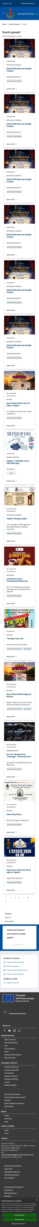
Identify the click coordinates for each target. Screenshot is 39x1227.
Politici (6, 1051)
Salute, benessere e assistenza (14, 1103)
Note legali (7, 1196)
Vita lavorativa (9, 1073)
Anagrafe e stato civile (11, 1067)
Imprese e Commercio (11, 1076)
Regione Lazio (7, 3)
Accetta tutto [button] (19, 1215)
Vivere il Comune (14, 24)
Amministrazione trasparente (13, 1187)
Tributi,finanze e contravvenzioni (14, 1097)
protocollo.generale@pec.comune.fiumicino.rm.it (17, 1155)
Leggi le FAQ (8, 1169)
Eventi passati (9, 921)
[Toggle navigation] (4, 13)
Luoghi (6, 1130)
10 (28, 897)
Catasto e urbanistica (11, 1079)
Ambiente (7, 1100)
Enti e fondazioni (9, 1048)
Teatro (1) (8, 917)
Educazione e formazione (12, 1094)
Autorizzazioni (9, 1106)
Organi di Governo (10, 1039)
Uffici (6, 1045)
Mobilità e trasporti (10, 1085)
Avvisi (6, 1121)
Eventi (6, 1133)
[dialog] (19, 1212)
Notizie (6, 1115)
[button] (19, 1224)
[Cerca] (37, 14)
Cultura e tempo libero (11, 1070)
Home (4, 24)
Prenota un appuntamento (12, 1166)
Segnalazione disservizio (12, 1172)
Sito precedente (9, 1178)
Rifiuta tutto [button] (19, 1219)
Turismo (6, 1082)
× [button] (37, 1200)
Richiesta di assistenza (11, 1175)
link (31, 1211)
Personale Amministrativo (12, 1054)
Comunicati (8, 1118)
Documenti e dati (9, 1057)
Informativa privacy (10, 1193)
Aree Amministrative (11, 1042)
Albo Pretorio (8, 1190)
